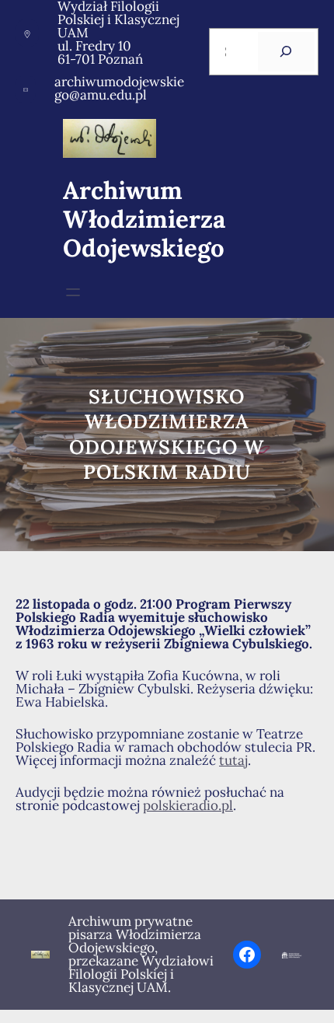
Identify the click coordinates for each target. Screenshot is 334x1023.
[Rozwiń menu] (73, 292)
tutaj (233, 760)
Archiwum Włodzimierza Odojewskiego (144, 219)
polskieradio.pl (188, 805)
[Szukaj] (286, 52)
